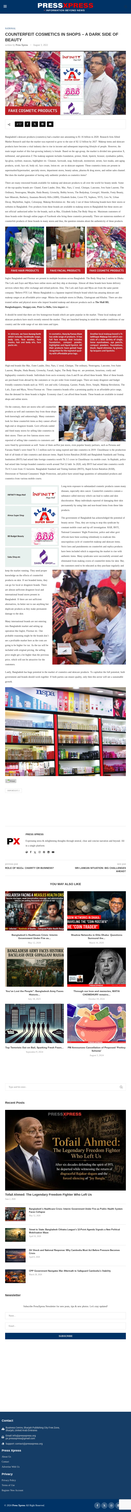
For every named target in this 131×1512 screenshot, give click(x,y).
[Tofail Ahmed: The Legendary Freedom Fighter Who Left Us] (65, 1150)
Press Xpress (22, 45)
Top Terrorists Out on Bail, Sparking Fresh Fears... (34, 1047)
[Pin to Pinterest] (42, 124)
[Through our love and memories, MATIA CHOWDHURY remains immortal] (96, 967)
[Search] (125, 6)
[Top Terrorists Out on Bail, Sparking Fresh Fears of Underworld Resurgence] (34, 1023)
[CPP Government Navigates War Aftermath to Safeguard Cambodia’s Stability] (15, 1276)
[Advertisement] (65, 810)
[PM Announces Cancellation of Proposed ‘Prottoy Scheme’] (96, 1023)
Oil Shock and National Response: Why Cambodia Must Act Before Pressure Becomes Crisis (74, 1252)
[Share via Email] (50, 124)
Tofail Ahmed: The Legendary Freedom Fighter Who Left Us (48, 1194)
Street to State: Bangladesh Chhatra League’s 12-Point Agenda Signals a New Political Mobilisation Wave (74, 1231)
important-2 (13, 791)
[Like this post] (20, 124)
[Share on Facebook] (27, 124)
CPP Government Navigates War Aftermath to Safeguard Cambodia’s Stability (70, 1271)
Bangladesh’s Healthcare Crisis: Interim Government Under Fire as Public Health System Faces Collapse (76, 1210)
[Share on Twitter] (35, 124)
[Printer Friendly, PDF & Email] (10, 780)
